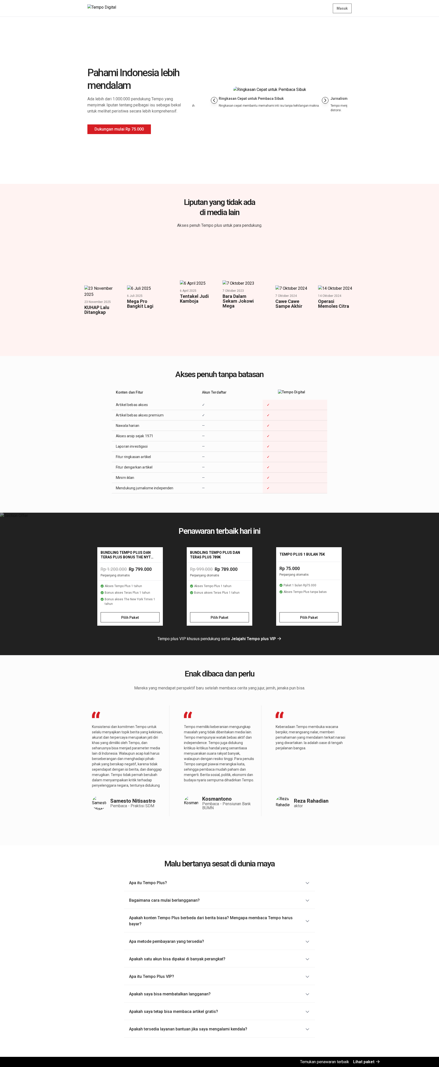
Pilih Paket (130, 618)
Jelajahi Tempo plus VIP (254, 638)
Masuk (342, 8)
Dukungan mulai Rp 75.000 (119, 129)
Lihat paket (364, 1061)
